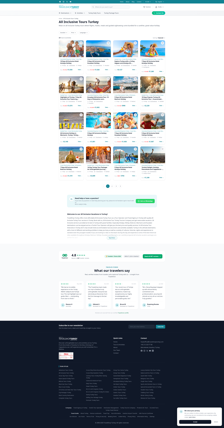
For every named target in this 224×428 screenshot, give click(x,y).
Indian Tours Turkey (119, 387)
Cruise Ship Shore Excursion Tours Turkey (98, 370)
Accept (195, 422)
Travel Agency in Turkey (80, 408)
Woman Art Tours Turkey (148, 398)
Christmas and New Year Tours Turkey (70, 390)
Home (121, 2)
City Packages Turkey (65, 392)
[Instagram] (63, 2)
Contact (139, 2)
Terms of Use (90, 416)
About (127, 2)
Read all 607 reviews (152, 256)
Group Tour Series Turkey (120, 370)
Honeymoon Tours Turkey (120, 378)
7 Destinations (71, 101)
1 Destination (72, 65)
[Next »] (120, 186)
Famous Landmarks (95, 413)
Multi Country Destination (66, 395)
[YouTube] (70, 2)
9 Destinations (72, 137)
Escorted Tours (154, 408)
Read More (112, 238)
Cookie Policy (122, 416)
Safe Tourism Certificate (146, 413)
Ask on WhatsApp (146, 201)
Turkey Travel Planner (112, 410)
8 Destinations (126, 65)
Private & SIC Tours (142, 408)
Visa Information (116, 413)
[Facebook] (60, 2)
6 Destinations (153, 101)
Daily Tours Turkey (91, 383)
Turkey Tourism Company (127, 408)
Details (216, 422)
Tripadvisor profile (123, 313)
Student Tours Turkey (147, 390)
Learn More (192, 417)
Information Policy (142, 416)
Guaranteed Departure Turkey (122, 376)
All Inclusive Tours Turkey (66, 373)
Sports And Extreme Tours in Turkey (151, 384)
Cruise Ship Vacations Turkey (94, 373)
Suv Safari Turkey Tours (120, 398)
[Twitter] (67, 2)
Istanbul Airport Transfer (130, 413)
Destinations (65, 13)
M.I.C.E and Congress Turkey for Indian (97, 392)
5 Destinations (98, 65)
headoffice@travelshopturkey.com (152, 342)
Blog (133, 2)
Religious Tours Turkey (147, 378)
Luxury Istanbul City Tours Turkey (150, 370)
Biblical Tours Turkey (65, 381)
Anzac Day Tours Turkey (66, 376)
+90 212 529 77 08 (146, 345)
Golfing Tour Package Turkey (94, 397)
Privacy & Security (101, 416)
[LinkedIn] (153, 351)
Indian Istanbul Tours (119, 390)
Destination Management (111, 408)
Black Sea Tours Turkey (65, 384)
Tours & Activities (119, 345)
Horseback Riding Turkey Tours (122, 381)
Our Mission (73, 416)
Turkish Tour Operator (95, 408)
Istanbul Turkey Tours (119, 395)
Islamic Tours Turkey (119, 392)
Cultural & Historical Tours (94, 380)
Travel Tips (106, 413)
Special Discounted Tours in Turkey (151, 387)
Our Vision (82, 416)
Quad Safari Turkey (146, 376)
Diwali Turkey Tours (91, 386)
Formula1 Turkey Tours (92, 400)
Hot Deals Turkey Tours (120, 384)
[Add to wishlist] (81, 43)
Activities (80, 13)
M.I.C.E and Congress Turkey (94, 389)
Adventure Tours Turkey (66, 370)
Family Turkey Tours (92, 394)
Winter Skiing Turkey (147, 395)
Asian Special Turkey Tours (66, 378)
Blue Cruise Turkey (64, 387)
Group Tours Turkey (119, 373)
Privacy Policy (131, 416)
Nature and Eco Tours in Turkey (150, 373)
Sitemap (152, 416)
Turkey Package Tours (111, 13)
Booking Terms (112, 416)
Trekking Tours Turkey (147, 392)
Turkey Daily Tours (94, 13)
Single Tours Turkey (146, 381)
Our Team (116, 350)
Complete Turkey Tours (65, 398)
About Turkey (84, 413)
